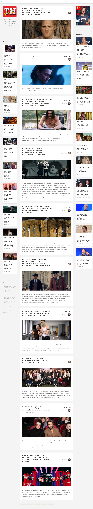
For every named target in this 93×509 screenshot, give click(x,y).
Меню (91, 2)
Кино (11, 1)
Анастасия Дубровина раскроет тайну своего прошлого (9, 174)
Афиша (55, 1)
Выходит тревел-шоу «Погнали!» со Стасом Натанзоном (9, 108)
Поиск (87, 2)
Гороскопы (71, 1)
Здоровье (62, 1)
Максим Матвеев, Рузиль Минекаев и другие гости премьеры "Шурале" (34, 360)
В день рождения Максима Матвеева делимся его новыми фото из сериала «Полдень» (37, 58)
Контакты (80, 1)
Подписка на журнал (83, 26)
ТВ (44, 1)
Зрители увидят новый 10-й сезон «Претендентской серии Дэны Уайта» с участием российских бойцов (10, 59)
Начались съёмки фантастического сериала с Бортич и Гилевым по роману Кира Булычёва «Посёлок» (10, 85)
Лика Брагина (64, 12)
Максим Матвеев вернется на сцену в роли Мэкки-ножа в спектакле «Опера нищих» (36, 313)
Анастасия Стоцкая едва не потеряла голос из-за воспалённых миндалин (83, 124)
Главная (4, 1)
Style (48, 1)
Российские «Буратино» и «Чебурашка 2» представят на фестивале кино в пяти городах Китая (83, 147)
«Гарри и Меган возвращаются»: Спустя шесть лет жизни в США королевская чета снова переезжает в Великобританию (83, 193)
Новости (31, 1)
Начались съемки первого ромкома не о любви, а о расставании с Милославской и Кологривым (10, 265)
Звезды (39, 1)
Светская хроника (21, 1)
